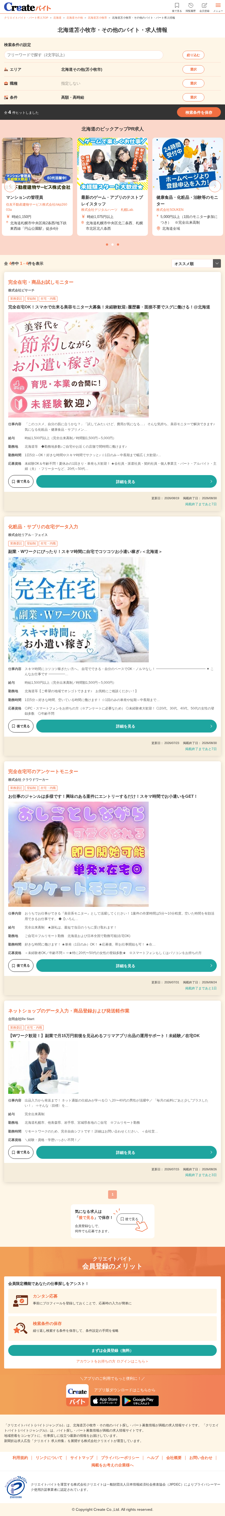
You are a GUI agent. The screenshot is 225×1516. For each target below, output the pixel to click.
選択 (193, 69)
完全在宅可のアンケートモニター (43, 771)
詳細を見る (125, 481)
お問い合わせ (200, 1457)
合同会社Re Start (21, 1019)
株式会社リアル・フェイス (28, 535)
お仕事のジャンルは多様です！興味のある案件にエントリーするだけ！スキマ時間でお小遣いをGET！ (103, 796)
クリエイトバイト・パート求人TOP (26, 17)
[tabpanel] (112, 187)
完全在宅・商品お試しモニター (41, 282)
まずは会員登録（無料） (112, 1350)
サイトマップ (81, 1457)
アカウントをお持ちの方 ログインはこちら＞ (112, 1361)
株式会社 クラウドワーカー (28, 780)
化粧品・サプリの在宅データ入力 (43, 526)
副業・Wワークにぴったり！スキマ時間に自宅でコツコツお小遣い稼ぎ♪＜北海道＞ (85, 551)
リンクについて (49, 1457)
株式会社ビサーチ (21, 290)
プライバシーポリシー (120, 1457)
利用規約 (20, 1457)
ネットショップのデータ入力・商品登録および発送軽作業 (69, 1010)
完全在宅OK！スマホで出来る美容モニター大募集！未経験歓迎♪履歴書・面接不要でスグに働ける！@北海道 (109, 307)
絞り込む (193, 55)
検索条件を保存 (198, 112)
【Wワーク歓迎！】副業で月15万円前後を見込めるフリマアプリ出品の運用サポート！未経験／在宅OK (104, 1035)
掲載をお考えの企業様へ (112, 1465)
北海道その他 (74, 17)
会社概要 (174, 1457)
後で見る (23, 481)
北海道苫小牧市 (97, 17)
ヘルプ (153, 1457)
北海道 (57, 17)
